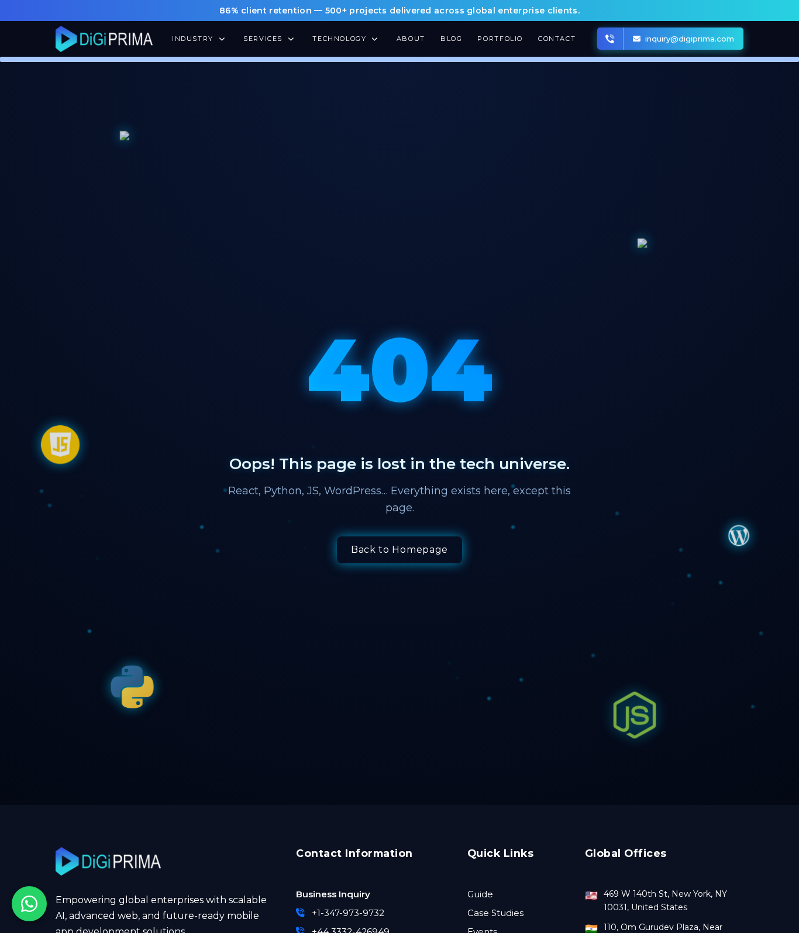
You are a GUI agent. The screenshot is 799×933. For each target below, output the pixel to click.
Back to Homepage (399, 549)
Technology (340, 39)
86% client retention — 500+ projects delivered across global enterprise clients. (399, 10)
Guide (480, 894)
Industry (194, 39)
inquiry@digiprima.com (689, 38)
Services (264, 39)
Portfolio (500, 39)
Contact (557, 39)
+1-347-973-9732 (348, 912)
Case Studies (495, 912)
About (411, 39)
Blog (451, 39)
